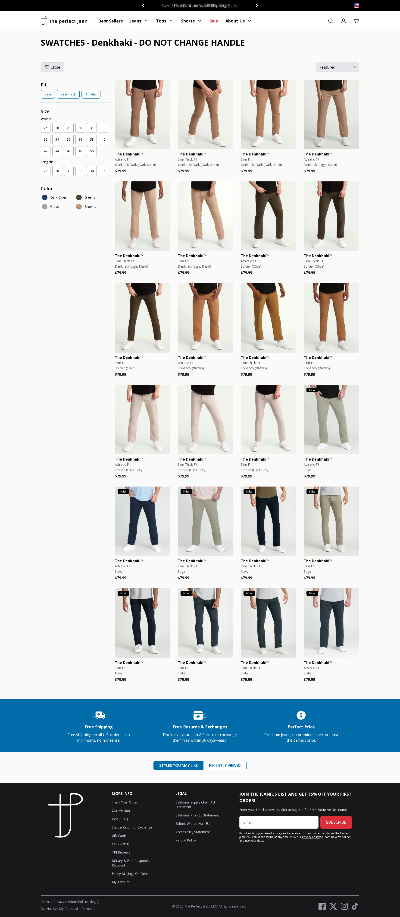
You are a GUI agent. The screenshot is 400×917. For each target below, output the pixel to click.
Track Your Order (125, 802)
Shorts (188, 21)
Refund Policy (185, 840)
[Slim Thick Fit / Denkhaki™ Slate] (268, 623)
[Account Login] (343, 21)
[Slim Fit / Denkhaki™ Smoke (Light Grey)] (268, 419)
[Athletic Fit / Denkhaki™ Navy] (142, 521)
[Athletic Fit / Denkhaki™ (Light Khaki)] (331, 114)
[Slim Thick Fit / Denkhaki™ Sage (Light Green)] (205, 521)
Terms (45, 901)
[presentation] (76, 91)
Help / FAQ (120, 819)
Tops (161, 21)
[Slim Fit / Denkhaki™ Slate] (205, 623)
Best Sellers (110, 21)
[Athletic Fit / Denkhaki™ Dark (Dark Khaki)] (142, 114)
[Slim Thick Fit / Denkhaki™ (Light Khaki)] (142, 216)
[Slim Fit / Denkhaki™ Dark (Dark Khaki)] (268, 114)
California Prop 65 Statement (197, 815)
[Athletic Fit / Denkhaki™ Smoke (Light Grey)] (142, 419)
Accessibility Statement (192, 832)
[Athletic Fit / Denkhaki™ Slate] (331, 623)
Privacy (58, 901)
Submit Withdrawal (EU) (193, 823)
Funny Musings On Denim (131, 873)
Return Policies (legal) (83, 901)
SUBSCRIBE (336, 822)
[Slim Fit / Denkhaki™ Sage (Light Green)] (331, 521)
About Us (235, 21)
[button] (356, 21)
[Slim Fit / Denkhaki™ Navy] (142, 623)
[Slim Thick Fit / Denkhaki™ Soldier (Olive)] (331, 216)
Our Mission (121, 810)
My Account (121, 882)
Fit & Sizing (120, 844)
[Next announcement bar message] (256, 5)
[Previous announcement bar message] (143, 5)
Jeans (135, 21)
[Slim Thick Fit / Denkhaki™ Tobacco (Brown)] (268, 318)
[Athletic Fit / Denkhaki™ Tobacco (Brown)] (205, 318)
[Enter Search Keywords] (330, 21)
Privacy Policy (311, 837)
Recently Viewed (225, 765)
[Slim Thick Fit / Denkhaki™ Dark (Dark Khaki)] (205, 114)
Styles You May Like (178, 765)
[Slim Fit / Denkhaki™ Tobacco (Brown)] (331, 318)
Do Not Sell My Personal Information (69, 908)
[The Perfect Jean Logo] (64, 20)
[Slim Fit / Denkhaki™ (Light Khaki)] (205, 216)
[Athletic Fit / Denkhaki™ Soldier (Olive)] (268, 216)
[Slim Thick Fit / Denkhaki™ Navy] (268, 521)
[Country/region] (356, 5)
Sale (213, 21)
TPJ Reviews (121, 852)
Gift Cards (119, 835)
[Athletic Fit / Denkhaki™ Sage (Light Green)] (331, 419)
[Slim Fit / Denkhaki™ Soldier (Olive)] (142, 318)
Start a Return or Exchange (132, 827)
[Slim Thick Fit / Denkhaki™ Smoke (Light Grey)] (205, 419)
